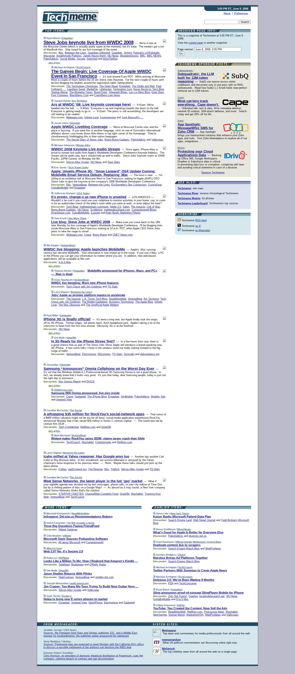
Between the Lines (75, 52)
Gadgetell (80, 396)
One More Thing (77, 218)
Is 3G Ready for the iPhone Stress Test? (83, 341)
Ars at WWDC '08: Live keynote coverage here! (91, 105)
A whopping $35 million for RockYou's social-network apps (94, 414)
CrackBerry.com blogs (107, 95)
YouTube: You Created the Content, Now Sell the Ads (190, 608)
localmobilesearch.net (212, 596)
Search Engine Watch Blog (183, 548)
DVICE (90, 381)
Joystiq (81, 58)
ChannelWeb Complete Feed (101, 493)
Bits (61, 52)
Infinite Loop (91, 117)
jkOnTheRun (110, 58)
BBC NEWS (154, 55)
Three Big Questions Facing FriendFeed (71, 526)
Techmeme (184, 188)
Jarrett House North (94, 55)
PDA (170, 583)
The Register (95, 469)
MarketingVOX (194, 614)
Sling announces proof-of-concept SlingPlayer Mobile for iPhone (198, 592)
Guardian (117, 52)
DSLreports (104, 354)
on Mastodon (202, 230)
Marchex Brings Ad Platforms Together (180, 557)
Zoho (180, 121)
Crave (87, 234)
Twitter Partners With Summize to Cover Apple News (190, 570)
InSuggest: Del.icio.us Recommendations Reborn (78, 516)
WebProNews (213, 548)
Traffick (115, 469)
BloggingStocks (129, 55)
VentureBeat (79, 184)
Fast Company (59, 95)
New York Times (179, 513)
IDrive (181, 148)
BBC (142, 55)
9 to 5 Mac (65, 262)
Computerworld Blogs (144, 209)
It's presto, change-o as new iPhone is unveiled (88, 197)
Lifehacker (105, 89)
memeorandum (171, 639)
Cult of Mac (153, 206)
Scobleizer (96, 209)
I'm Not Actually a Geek (80, 523)
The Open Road (108, 86)
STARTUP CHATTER (71, 493)
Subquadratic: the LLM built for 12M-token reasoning (196, 77)
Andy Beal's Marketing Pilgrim (123, 212)
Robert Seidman (68, 529)
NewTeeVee (160, 614)
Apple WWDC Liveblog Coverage (79, 127)
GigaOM (71, 338)
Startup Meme (59, 92)
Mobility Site (158, 396)
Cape (181, 98)
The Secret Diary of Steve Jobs (84, 139)
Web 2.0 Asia (54, 548)
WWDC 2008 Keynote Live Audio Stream (85, 149)
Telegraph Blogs (118, 92)
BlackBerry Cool (79, 95)
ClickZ (181, 555)
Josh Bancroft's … (132, 117)
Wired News (184, 529)
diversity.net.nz (197, 535)
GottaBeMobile (59, 187)
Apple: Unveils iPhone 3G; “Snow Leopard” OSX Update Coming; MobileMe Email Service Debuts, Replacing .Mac (103, 173)
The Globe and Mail (143, 86)
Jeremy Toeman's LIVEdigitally (141, 52)
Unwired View (64, 399)
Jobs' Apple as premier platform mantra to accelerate (88, 295)
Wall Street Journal (204, 520)
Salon (126, 206)
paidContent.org (77, 469)
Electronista (89, 354)
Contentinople (103, 442)
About (227, 13)
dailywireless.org (149, 354)
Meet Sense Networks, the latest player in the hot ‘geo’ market (93, 481)
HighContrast (66, 577)
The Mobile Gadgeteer (94, 301)
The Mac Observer (69, 304)
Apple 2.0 (115, 206)
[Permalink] (45, 38)
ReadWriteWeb (117, 298)
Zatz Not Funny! (177, 596)
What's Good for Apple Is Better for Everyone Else (188, 532)
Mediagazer (169, 630)
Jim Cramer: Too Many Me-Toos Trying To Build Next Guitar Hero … (91, 586)
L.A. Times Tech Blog (94, 298)
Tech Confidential (69, 427)
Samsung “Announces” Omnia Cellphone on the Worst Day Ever (99, 369)
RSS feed (200, 220)
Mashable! (88, 442)
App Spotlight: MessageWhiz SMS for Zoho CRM (195, 128)
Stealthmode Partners (68, 55)
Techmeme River (188, 193)
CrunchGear (155, 184)
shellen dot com (104, 577)
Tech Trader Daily (78, 167)
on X (198, 225)
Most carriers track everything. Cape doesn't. (198, 103)
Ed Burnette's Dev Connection (128, 184)
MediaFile (92, 89)
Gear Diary (158, 92)
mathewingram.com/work (94, 206)
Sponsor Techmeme (213, 172)
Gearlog (193, 596)
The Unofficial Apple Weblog (102, 304)
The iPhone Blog (97, 396)
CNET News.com (123, 234)
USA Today (83, 193)
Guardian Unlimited (99, 52)
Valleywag (157, 139)
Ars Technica (79, 101)
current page (195, 42)
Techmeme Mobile (189, 198)
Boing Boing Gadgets (117, 139)
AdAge (181, 605)
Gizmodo (75, 123)
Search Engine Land (180, 520)
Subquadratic (185, 70)
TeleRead (64, 564)
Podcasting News (214, 611)
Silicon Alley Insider (77, 162)
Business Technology (121, 301)
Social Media (67, 58)
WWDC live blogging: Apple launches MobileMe (84, 249)
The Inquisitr (138, 206)
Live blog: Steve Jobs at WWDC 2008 (80, 222)
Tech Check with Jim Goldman (84, 286)
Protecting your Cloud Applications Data (195, 153)
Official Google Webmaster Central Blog (198, 542)
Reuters (66, 596)
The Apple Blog (144, 301)
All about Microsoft (69, 542)
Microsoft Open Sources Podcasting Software (76, 538)
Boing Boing (100, 234)
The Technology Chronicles (82, 86)
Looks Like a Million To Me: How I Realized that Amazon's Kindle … (91, 561)
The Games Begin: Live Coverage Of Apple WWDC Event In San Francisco (101, 73)
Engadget (67, 38)
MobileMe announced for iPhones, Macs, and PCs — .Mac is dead (104, 272)
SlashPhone (95, 602)
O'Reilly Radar (98, 564)
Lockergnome (108, 117)
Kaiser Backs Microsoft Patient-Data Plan (182, 516)
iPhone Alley (83, 145)
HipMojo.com (88, 427)
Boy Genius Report (70, 381)
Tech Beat (72, 206)
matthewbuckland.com (117, 209)
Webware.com (74, 117)
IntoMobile (127, 396)
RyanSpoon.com (60, 212)
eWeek (67, 536)
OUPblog (64, 558)
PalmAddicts (51, 58)
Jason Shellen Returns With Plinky (68, 573)
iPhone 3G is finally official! (67, 319)
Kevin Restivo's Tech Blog (148, 89)
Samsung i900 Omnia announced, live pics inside (85, 393)
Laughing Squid (76, 89)
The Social (76, 410)
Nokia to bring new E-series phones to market (76, 599)
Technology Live (122, 89)
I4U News (113, 55)
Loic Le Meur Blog (139, 92)
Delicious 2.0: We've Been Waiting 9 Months (183, 579)
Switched (92, 58)
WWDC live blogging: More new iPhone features (85, 283)
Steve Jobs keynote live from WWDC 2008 (88, 42)
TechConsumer (188, 583)
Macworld (49, 55)
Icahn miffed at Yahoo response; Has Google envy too (86, 456)
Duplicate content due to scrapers (176, 545)
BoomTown (100, 92)
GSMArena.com (63, 390)
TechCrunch (83, 67)
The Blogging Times (81, 92)
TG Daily (113, 286)
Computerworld (94, 542)
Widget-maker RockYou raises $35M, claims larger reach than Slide (98, 438)
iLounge (95, 212)
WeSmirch (168, 648)
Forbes (63, 469)
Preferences (241, 13)
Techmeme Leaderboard (193, 203)
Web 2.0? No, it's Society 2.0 (63, 551)
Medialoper (77, 564)
